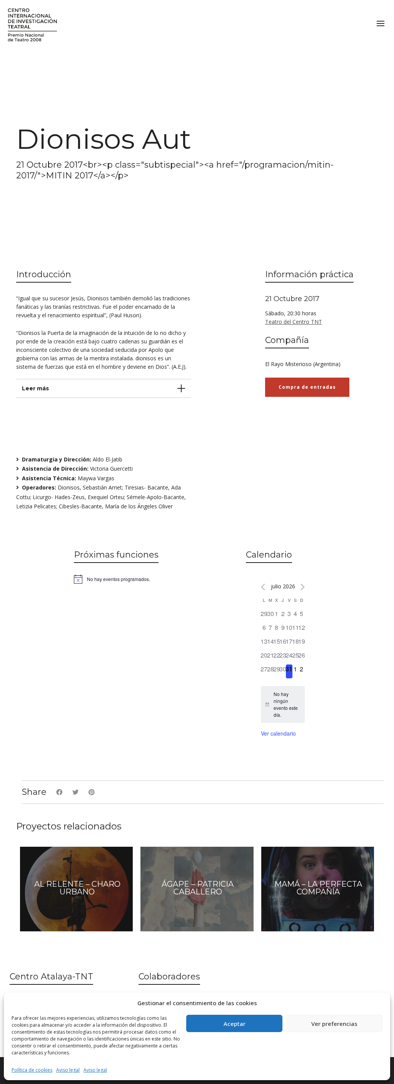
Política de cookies (32, 1070)
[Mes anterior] (263, 587)
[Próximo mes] (303, 587)
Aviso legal (68, 1070)
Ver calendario (278, 733)
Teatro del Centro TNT (293, 321)
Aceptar (234, 1023)
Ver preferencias (334, 1023)
